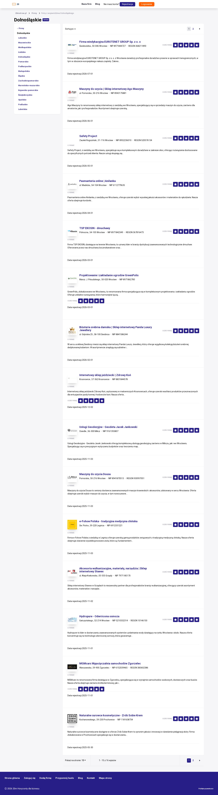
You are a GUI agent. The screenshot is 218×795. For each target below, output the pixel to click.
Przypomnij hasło (64, 778)
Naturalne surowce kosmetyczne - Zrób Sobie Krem (111, 715)
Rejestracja (127, 4)
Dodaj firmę (45, 778)
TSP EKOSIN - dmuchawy (94, 228)
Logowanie (146, 4)
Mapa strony (105, 778)
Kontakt (91, 778)
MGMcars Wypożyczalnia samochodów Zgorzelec (110, 663)
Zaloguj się (29, 778)
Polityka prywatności (206, 788)
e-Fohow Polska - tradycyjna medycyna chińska (108, 521)
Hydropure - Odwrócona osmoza (99, 616)
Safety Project (88, 136)
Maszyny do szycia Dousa (95, 474)
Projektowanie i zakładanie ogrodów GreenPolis (109, 275)
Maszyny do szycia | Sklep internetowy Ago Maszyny (111, 88)
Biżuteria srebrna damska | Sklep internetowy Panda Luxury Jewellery (115, 329)
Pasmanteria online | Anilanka (97, 181)
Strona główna (12, 778)
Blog (97, 4)
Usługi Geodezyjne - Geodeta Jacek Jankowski (108, 427)
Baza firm (87, 4)
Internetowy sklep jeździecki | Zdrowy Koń (105, 375)
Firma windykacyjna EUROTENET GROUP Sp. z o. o (110, 41)
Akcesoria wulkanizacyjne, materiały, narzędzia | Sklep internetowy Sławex (113, 570)
